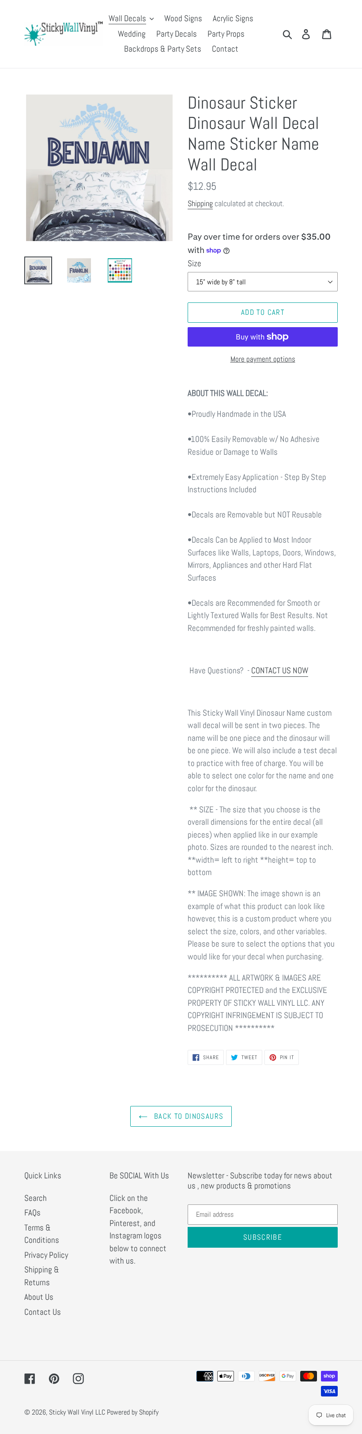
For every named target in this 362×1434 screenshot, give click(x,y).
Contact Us (42, 1311)
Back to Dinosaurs (187, 1116)
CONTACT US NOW (279, 670)
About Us (38, 1296)
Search (35, 1198)
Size (194, 263)
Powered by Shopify (132, 1412)
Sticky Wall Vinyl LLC (77, 1412)
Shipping (200, 203)
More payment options (262, 359)
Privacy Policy (46, 1254)
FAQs (32, 1212)
